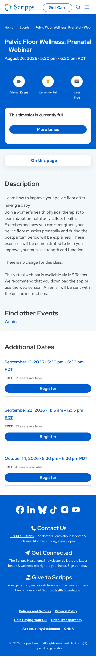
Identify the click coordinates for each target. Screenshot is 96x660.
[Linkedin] (31, 509)
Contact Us (51, 528)
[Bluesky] (42, 509)
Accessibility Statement (41, 629)
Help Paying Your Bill (30, 620)
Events (25, 27)
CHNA (69, 629)
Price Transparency (66, 620)
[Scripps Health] (19, 7)
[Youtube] (76, 509)
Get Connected (51, 552)
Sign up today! (78, 566)
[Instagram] (64, 509)
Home (9, 27)
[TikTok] (53, 509)
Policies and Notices (35, 611)
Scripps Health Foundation (61, 590)
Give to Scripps (52, 577)
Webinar (12, 321)
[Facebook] (20, 509)
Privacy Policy (66, 611)
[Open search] (78, 7)
